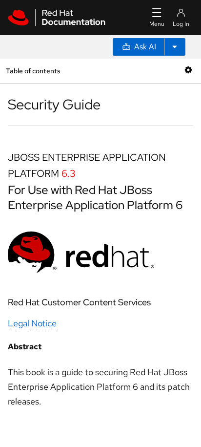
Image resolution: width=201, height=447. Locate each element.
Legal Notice (32, 323)
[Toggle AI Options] (174, 47)
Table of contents (32, 70)
